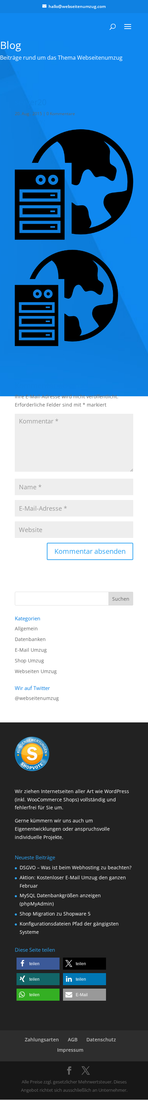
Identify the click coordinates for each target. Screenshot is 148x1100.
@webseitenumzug (37, 698)
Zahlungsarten (42, 1039)
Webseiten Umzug (36, 671)
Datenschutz (101, 1039)
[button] (38, 964)
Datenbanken (30, 639)
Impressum (70, 1050)
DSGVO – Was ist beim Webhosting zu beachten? (75, 867)
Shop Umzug (29, 660)
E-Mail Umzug (31, 650)
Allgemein (26, 628)
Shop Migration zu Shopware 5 (55, 913)
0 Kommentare (60, 114)
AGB (72, 1039)
